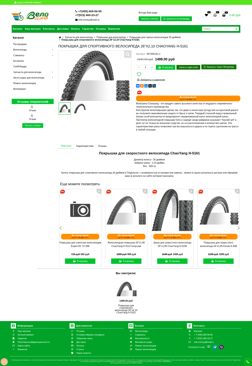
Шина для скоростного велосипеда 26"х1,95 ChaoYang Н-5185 (172, 244)
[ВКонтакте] (138, 86)
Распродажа (20, 44)
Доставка (63, 29)
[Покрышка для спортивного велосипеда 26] (79, 108)
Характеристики (84, 146)
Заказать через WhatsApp (220, 67)
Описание (66, 146)
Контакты (49, 29)
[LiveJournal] (154, 86)
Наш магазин (33, 29)
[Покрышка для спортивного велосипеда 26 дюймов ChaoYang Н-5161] (64, 108)
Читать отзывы (33, 125)
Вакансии (114, 29)
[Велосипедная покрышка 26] (126, 210)
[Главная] (60, 37)
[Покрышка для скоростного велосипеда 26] (218, 210)
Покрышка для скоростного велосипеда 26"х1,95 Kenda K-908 (218, 244)
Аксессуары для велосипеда (28, 77)
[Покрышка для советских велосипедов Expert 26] (80, 210)
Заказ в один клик (188, 67)
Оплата (75, 29)
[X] (150, 86)
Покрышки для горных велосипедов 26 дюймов (155, 37)
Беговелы (18, 61)
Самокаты (18, 55)
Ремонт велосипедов (24, 83)
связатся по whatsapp (178, 19)
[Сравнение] (215, 15)
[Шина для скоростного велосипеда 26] (172, 210)
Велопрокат (19, 89)
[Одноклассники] (142, 86)
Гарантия (87, 29)
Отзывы (101, 29)
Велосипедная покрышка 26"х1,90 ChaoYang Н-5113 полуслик (126, 244)
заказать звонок (149, 18)
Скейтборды (20, 66)
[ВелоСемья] (30, 15)
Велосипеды (20, 49)
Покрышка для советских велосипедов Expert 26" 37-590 (80, 244)
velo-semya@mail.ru (89, 20)
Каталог (18, 29)
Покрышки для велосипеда (111, 37)
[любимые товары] (206, 15)
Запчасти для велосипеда (27, 72)
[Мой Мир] (146, 86)
